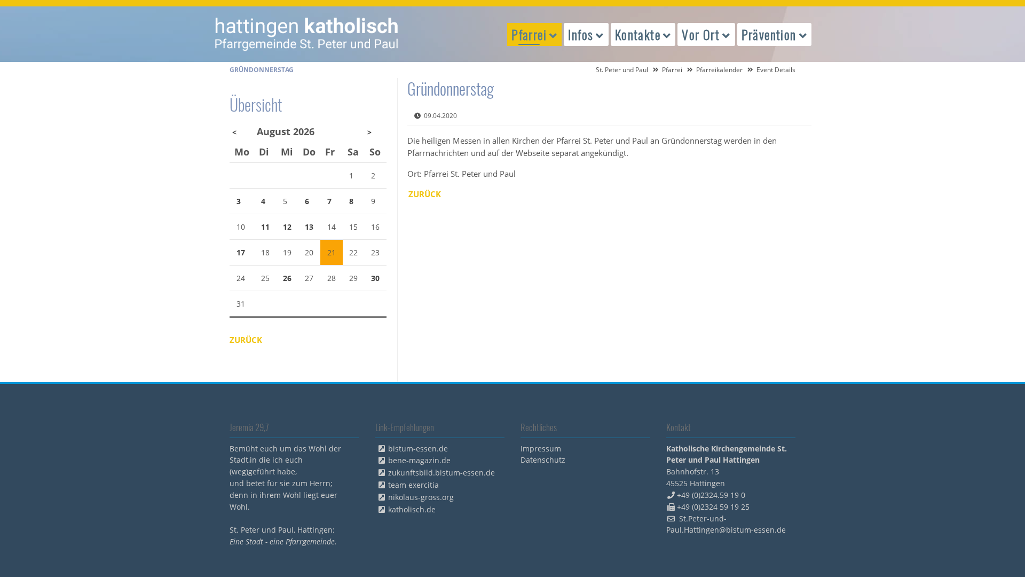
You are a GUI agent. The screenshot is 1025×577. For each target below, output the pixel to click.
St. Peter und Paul (622, 69)
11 (265, 227)
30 (375, 278)
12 (287, 227)
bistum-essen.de (418, 448)
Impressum (541, 448)
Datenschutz (543, 460)
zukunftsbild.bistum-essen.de (441, 472)
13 (309, 227)
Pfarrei (672, 69)
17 (240, 252)
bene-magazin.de (419, 460)
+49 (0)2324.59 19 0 (711, 495)
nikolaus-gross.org (421, 497)
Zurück (424, 194)
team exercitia (413, 485)
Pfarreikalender (719, 69)
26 (287, 278)
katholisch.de (412, 509)
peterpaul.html (307, 34)
